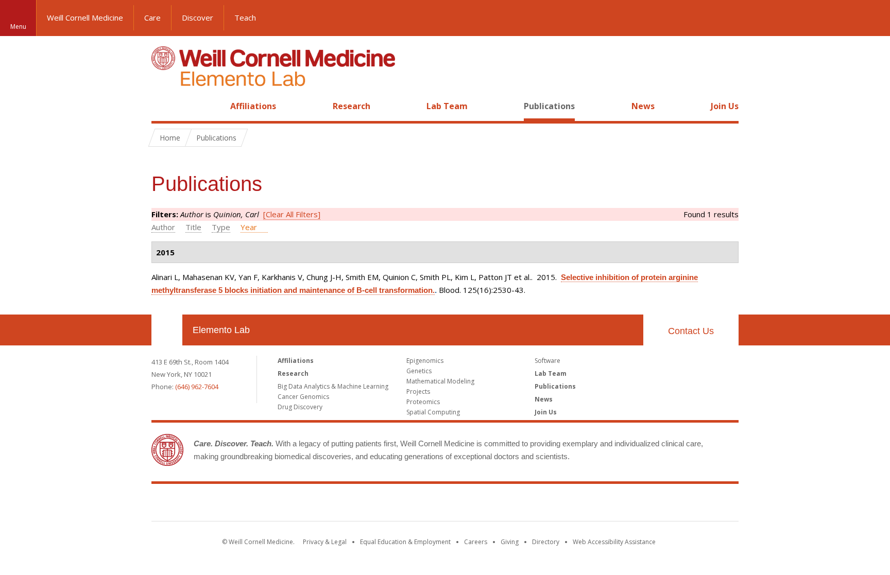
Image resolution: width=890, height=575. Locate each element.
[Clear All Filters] (291, 214)
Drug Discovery (300, 407)
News (643, 106)
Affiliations (253, 106)
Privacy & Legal (325, 541)
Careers (475, 541)
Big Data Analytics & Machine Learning (333, 386)
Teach (245, 17)
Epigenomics (424, 360)
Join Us (725, 106)
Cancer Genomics (303, 396)
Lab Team (447, 106)
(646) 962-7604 (196, 386)
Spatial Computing (433, 412)
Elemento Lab (221, 330)
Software (547, 360)
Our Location (166, 330)
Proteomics (423, 401)
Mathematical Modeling (440, 381)
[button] (872, 18)
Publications (549, 106)
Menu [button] (18, 26)
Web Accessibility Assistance (614, 541)
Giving (510, 541)
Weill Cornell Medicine (85, 17)
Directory (545, 541)
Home (163, 106)
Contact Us (691, 331)
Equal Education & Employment (405, 541)
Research (351, 106)
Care (152, 17)
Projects (418, 391)
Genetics (419, 371)
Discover (197, 17)
